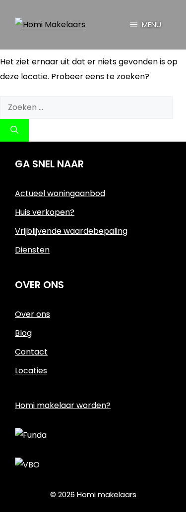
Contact (31, 352)
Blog (23, 333)
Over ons (32, 314)
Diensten (32, 250)
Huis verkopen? (44, 212)
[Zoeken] (14, 130)
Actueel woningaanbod (60, 193)
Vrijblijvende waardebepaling (71, 231)
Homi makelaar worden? (63, 405)
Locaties (31, 370)
